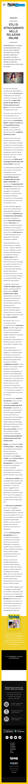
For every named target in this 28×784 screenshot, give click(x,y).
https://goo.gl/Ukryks (10, 429)
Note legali (14, 772)
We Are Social (18, 93)
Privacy (12, 752)
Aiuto (11, 750)
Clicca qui (17, 644)
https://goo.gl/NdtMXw (10, 317)
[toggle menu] (4, 5)
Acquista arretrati (20, 5)
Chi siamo (12, 743)
